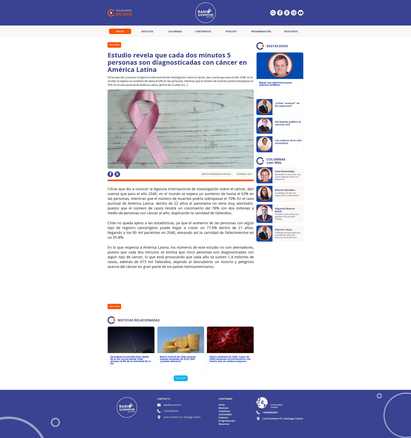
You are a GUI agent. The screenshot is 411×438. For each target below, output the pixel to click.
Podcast (231, 31)
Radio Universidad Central (216, 174)
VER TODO (181, 378)
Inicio (120, 31)
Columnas (175, 31)
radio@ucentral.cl (172, 404)
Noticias (147, 31)
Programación (261, 31)
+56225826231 (171, 410)
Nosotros (291, 31)
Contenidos (203, 31)
